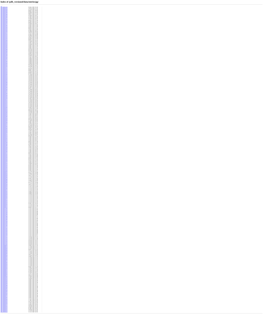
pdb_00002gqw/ (4, 72)
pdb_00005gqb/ (4, 145)
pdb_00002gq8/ (4, 49)
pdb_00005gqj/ (4, 153)
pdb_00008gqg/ (4, 258)
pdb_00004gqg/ (4, 122)
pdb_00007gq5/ (4, 213)
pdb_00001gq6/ (4, 12)
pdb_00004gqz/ (4, 141)
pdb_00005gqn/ (4, 157)
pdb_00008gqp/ (4, 267)
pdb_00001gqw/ (4, 37)
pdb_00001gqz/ (4, 39)
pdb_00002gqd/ (4, 54)
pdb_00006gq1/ (4, 172)
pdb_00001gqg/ (4, 21)
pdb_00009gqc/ (4, 289)
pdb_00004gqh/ (4, 123)
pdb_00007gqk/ (4, 228)
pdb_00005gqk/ (4, 154)
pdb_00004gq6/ (4, 112)
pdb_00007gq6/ (4, 214)
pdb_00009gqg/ (4, 293)
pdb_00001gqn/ (4, 28)
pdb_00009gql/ (4, 298)
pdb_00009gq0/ (4, 277)
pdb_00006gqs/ (4, 200)
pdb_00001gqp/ (4, 30)
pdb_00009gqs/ (4, 305)
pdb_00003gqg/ (4, 89)
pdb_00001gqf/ (4, 20)
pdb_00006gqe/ (4, 185)
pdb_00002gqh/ (4, 58)
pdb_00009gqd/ (4, 290)
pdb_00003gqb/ (4, 85)
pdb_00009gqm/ (4, 299)
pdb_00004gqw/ (4, 138)
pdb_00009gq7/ (4, 284)
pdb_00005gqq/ (4, 161)
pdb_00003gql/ (4, 94)
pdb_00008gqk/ (4, 262)
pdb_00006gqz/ (4, 207)
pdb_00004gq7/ (4, 113)
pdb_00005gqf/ (4, 149)
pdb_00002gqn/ (4, 64)
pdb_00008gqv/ (4, 272)
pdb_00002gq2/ (4, 43)
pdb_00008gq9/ (4, 251)
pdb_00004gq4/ (4, 111)
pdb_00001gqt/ (4, 34)
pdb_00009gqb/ (4, 288)
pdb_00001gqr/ (4, 32)
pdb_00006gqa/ (4, 181)
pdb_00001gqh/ (4, 22)
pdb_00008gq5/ (4, 249)
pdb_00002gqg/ (4, 57)
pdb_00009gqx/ (4, 309)
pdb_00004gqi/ (4, 124)
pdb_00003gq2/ (4, 76)
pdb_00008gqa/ (4, 252)
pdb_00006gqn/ (4, 194)
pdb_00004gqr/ (4, 133)
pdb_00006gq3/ (4, 174)
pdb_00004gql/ (4, 127)
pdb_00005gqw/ (4, 167)
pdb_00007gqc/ (4, 220)
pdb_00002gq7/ (4, 48)
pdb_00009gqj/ (4, 296)
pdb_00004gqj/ (4, 125)
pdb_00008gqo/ (4, 266)
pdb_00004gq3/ (4, 110)
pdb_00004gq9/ (4, 114)
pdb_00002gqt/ (4, 69)
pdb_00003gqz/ (4, 106)
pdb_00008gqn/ (4, 265)
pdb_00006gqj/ (4, 190)
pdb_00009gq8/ (4, 285)
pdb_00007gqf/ (4, 223)
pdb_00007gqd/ (4, 221)
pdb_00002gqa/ (4, 51)
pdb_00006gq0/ (4, 171)
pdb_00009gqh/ (4, 294)
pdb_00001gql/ (4, 26)
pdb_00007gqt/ (4, 238)
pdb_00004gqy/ (4, 140)
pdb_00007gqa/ (4, 218)
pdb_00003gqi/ (4, 91)
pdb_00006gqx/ (4, 205)
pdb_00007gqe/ (4, 222)
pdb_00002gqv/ (4, 71)
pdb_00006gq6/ (4, 177)
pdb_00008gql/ (4, 263)
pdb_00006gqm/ (4, 193)
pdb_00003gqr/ (4, 99)
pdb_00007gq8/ (4, 216)
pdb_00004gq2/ (4, 109)
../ (1, 6)
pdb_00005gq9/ (4, 144)
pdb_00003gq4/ (4, 78)
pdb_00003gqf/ (4, 88)
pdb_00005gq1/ (4, 143)
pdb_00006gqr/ (4, 199)
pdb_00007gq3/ (4, 211)
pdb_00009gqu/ (4, 307)
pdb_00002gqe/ (4, 55)
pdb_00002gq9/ (4, 50)
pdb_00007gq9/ (4, 217)
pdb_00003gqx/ (4, 104)
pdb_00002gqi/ (4, 59)
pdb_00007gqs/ (4, 237)
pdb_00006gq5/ (4, 176)
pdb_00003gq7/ (4, 80)
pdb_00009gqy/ (4, 310)
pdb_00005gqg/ (4, 150)
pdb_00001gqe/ (4, 19)
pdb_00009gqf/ (4, 292)
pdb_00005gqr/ (4, 162)
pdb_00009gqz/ (4, 311)
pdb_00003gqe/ (4, 87)
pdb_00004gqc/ (4, 117)
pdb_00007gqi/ (4, 226)
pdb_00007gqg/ (4, 224)
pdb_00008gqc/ (4, 254)
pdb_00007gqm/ (4, 230)
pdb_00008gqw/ (4, 273)
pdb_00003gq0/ (4, 74)
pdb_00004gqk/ (4, 126)
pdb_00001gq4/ (4, 10)
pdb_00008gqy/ (4, 274)
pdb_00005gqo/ (4, 158)
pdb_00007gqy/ (4, 243)
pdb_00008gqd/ (4, 255)
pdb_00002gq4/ (4, 45)
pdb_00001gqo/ (4, 29)
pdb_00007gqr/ (4, 235)
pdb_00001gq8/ (4, 14)
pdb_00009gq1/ (4, 278)
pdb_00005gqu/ (4, 165)
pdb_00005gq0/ (4, 142)
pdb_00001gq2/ (4, 9)
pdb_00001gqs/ (4, 33)
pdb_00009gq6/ (4, 283)
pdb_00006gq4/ (4, 175)
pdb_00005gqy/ (4, 169)
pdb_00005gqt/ (4, 164)
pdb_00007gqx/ (4, 242)
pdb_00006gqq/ (4, 197)
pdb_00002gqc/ (4, 53)
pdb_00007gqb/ (4, 219)
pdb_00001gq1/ (4, 8)
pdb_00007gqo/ (4, 232)
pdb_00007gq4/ (4, 212)
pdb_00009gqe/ (4, 291)
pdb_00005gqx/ (4, 168)
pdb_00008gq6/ (4, 250)
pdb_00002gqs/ (4, 68)
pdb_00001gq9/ (4, 15)
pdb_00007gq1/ (4, 209)
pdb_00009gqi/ (4, 295)
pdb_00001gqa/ (4, 16)
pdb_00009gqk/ (4, 297)
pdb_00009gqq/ (4, 303)
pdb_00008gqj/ (4, 261)
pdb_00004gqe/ (4, 119)
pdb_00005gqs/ (4, 163)
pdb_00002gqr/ (4, 67)
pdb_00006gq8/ (4, 179)
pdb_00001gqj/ (4, 24)
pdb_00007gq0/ (4, 208)
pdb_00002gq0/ (4, 40)
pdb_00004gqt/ (4, 135)
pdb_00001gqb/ (4, 17)
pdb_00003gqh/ (4, 90)
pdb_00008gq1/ (4, 246)
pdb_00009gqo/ (4, 301)
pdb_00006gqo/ (4, 195)
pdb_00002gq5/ (4, 46)
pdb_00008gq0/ (4, 245)
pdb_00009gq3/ (4, 280)
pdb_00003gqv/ (4, 103)
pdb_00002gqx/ (4, 73)
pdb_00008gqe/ (4, 256)
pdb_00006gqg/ (4, 187)
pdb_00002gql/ (4, 62)
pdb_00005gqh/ (4, 151)
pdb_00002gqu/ (4, 70)
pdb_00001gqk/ (4, 25)
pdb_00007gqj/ (4, 227)
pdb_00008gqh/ (4, 259)
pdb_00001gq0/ (4, 7)
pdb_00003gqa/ (4, 84)
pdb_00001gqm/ (4, 27)
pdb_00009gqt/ (4, 306)
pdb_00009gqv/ (4, 308)
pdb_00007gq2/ (4, 210)
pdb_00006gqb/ (4, 182)
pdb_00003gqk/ (4, 93)
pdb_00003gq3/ (4, 77)
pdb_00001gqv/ (4, 36)
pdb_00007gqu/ (4, 239)
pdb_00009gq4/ (4, 281)
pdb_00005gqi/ (4, 152)
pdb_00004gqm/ (4, 128)
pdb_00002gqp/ (4, 65)
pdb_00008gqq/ (4, 268)
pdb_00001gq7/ (4, 13)
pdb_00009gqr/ (4, 304)
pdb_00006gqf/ (4, 186)
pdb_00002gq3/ (4, 44)
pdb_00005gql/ (4, 155)
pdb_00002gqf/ (4, 56)
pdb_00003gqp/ (4, 97)
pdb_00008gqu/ (4, 271)
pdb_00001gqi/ (4, 23)
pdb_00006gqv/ (4, 203)
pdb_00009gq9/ (4, 286)
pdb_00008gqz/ (4, 276)
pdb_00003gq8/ (4, 82)
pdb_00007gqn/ (4, 231)
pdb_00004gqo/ (4, 130)
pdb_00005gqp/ (4, 160)
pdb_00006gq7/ (4, 178)
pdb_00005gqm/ (4, 156)
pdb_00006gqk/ (4, 191)
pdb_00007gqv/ (4, 240)
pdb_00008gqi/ (4, 260)
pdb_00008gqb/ (4, 253)
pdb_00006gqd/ (4, 184)
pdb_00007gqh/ (4, 225)
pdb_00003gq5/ (4, 79)
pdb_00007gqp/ (4, 233)
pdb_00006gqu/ (4, 202)
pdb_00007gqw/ (4, 241)
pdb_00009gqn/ (4, 300)
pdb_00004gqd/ (4, 118)
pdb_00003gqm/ (4, 95)
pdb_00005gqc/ (4, 146)
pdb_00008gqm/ (4, 264)
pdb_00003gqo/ (4, 96)
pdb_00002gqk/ (4, 61)
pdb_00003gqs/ (4, 100)
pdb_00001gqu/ (4, 35)
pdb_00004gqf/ (4, 121)
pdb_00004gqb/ (4, 116)
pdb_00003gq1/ (4, 75)
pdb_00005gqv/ (4, 166)
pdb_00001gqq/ (4, 31)
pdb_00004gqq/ (4, 132)
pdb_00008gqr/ (4, 269)
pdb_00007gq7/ (4, 215)
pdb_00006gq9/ (4, 180)
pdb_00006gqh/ (4, 188)
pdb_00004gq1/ (4, 108)
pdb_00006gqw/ (4, 204)
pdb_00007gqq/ (4, 234)
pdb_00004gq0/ (4, 107)
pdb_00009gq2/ (4, 279)
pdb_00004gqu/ (4, 136)
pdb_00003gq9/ (4, 83)
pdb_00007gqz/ (4, 244)
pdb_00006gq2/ (4, 173)
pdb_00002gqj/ (4, 60)
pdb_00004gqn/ (4, 129)
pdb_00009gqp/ (4, 302)
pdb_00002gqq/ (4, 66)
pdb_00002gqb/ (4, 52)
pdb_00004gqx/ (4, 139)
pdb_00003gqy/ (4, 105)
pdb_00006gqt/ (4, 201)
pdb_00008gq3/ (4, 247)
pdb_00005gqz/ (4, 170)
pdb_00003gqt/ (4, 101)
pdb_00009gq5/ (4, 282)
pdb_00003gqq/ (4, 98)
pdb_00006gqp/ (4, 196)
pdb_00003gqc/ (4, 86)
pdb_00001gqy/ (4, 38)
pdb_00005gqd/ (4, 147)
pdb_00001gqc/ (4, 18)
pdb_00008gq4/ (4, 248)
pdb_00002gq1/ (4, 41)
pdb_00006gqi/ (4, 189)
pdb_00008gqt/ (4, 270)
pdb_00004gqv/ (4, 137)
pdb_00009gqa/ (4, 287)
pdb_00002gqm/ (4, 63)
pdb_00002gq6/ (4, 47)
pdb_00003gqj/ (4, 92)
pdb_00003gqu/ (4, 102)
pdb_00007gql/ (4, 229)
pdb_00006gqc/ (4, 183)
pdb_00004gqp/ (4, 131)
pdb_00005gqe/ (4, 148)
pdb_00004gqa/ (4, 115)
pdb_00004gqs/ (4, 134)
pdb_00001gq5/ (4, 11)
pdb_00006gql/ (4, 192)
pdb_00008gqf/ (4, 257)
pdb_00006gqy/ (4, 206)
